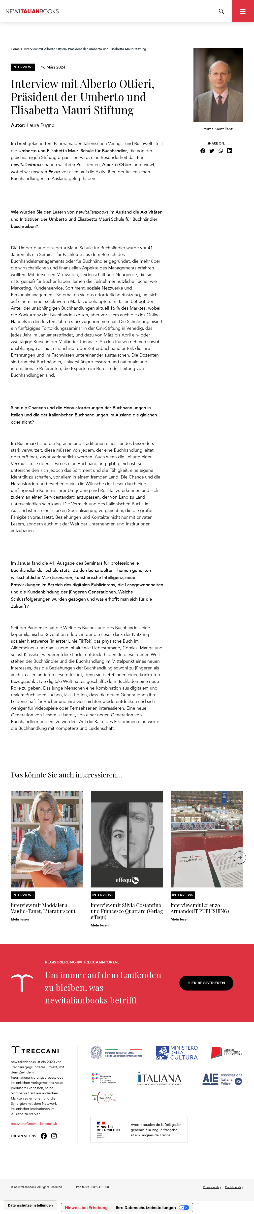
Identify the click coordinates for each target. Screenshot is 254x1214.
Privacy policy (212, 1187)
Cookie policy (234, 1187)
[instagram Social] (54, 1135)
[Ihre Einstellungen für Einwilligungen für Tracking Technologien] (30, 1205)
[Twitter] (211, 150)
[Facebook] (202, 150)
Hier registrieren (206, 983)
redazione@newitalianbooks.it (34, 1123)
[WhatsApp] (220, 150)
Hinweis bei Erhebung (86, 1207)
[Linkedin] (229, 150)
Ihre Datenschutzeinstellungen (146, 1207)
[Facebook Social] (44, 1135)
